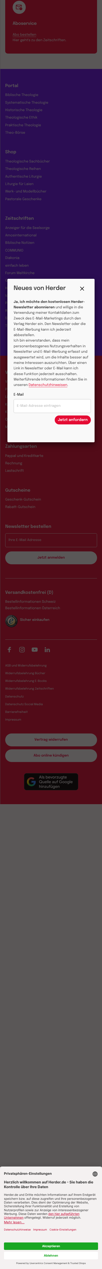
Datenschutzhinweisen (48, 385)
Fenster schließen (83, 288)
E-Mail (19, 395)
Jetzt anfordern (73, 420)
